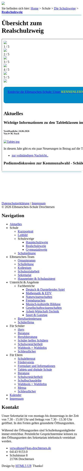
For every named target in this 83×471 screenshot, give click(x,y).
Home (34, 8)
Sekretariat (24, 275)
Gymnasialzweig (36, 249)
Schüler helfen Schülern (33, 340)
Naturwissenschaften (39, 297)
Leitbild (23, 235)
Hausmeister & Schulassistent (36, 278)
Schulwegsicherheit (30, 344)
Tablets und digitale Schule (35, 369)
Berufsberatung (27, 337)
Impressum (39, 203)
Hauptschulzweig (37, 242)
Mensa (22, 387)
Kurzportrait (25, 231)
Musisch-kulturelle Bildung (43, 304)
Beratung (23, 333)
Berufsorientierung (30, 318)
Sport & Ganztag (36, 315)
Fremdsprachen (35, 300)
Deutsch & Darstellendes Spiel (45, 289)
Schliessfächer (27, 351)
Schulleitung (26, 264)
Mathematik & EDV (39, 293)
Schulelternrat (26, 358)
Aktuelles (16, 224)
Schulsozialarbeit (28, 271)
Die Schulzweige (65, 8)
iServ (21, 329)
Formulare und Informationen (36, 366)
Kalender (15, 395)
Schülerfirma (26, 322)
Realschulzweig (36, 246)
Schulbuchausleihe (30, 380)
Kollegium (24, 267)
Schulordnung (27, 253)
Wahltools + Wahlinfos (32, 347)
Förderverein (26, 362)
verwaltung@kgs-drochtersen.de (30, 448)
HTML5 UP (23, 466)
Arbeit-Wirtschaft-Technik (42, 311)
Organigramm (26, 260)
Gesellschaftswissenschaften (44, 307)
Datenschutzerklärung (15, 203)
